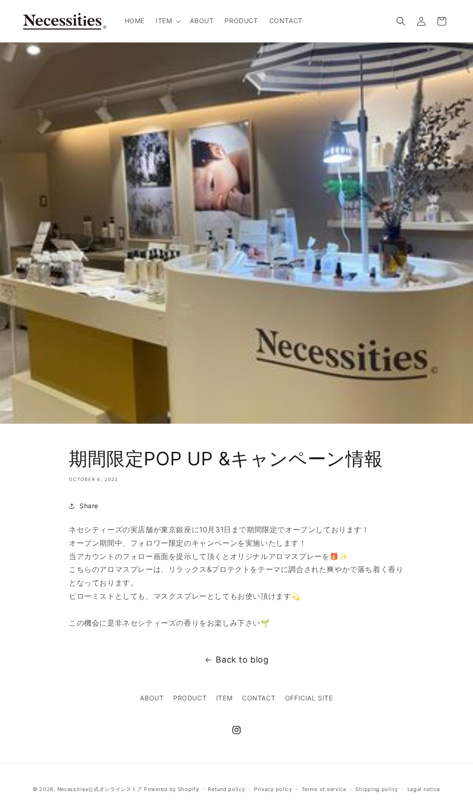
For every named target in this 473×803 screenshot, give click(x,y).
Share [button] (88, 506)
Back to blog (242, 659)
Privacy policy (273, 789)
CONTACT (258, 698)
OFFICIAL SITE (309, 698)
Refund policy (226, 789)
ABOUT (152, 698)
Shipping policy (376, 789)
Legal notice (423, 789)
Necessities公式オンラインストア (100, 789)
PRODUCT (189, 698)
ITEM (224, 698)
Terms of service (324, 789)
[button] (167, 20)
